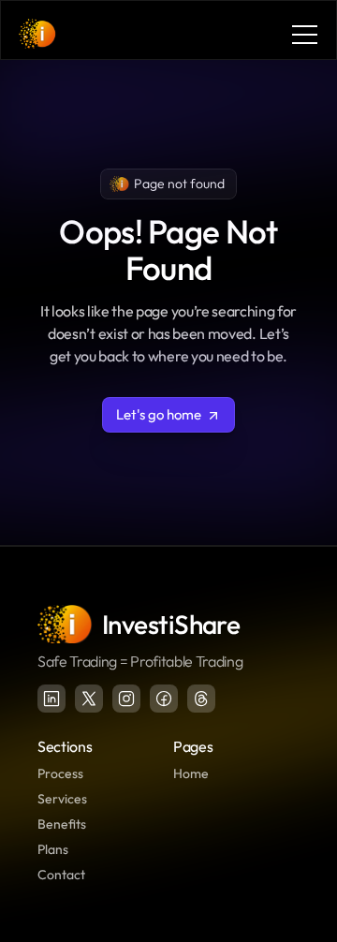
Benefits (61, 824)
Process (60, 773)
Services (62, 798)
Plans (52, 849)
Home (191, 773)
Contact (61, 874)
